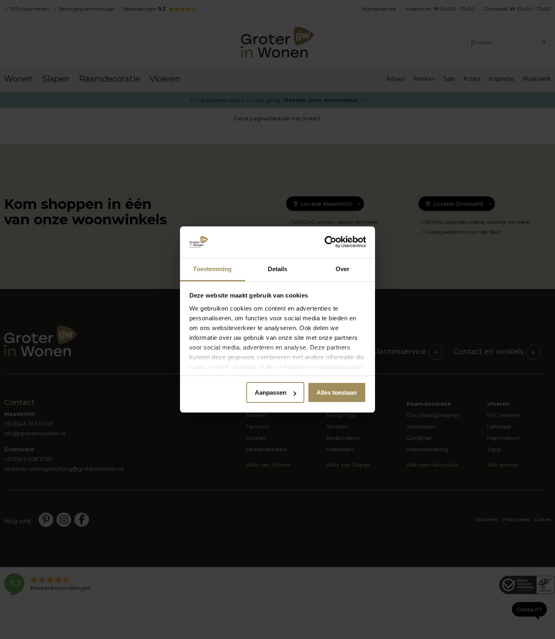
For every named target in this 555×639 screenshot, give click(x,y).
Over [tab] (342, 268)
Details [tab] (278, 268)
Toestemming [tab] (212, 268)
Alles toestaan (337, 392)
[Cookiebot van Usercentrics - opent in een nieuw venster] (330, 242)
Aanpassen (270, 392)
